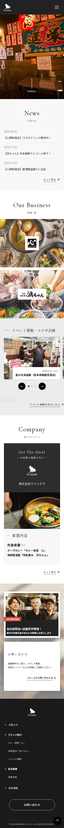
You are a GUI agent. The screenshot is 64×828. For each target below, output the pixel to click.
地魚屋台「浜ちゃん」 (19, 750)
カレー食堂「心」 (17, 742)
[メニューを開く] (57, 7)
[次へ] (42, 386)
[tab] (28, 386)
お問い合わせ (32, 805)
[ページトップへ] (57, 821)
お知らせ (13, 724)
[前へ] (21, 386)
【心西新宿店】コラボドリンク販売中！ (27, 138)
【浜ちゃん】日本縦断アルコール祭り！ (27, 153)
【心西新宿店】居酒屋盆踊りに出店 (25, 169)
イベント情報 (14, 759)
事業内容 (12, 777)
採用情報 (13, 788)
